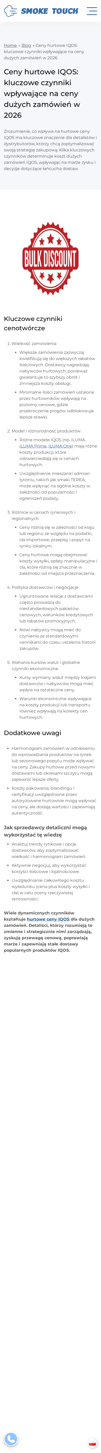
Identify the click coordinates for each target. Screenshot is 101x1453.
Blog (26, 45)
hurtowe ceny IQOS (48, 919)
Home (10, 45)
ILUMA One (60, 446)
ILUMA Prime (33, 446)
